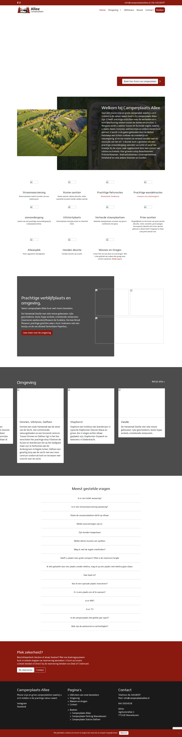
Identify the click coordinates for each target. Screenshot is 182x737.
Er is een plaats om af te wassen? (90, 592)
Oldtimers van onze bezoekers (84, 695)
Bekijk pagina (117, 259)
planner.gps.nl (153, 196)
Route (140, 10)
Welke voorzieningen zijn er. (90, 524)
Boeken (160, 10)
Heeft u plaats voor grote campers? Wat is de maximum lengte (89, 558)
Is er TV (89, 609)
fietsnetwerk (105, 196)
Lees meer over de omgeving (37, 332)
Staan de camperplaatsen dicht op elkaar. (89, 515)
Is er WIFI (89, 600)
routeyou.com (142, 196)
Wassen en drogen (78, 701)
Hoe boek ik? (90, 575)
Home (103, 10)
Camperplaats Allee (81, 713)
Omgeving (113, 10)
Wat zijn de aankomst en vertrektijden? (89, 626)
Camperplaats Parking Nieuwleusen (89, 716)
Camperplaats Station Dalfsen (86, 719)
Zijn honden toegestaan (90, 532)
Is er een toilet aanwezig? (90, 498)
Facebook (21, 706)
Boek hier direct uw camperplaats (140, 81)
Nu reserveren (25, 670)
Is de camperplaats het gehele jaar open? (89, 617)
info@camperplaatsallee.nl (137, 2)
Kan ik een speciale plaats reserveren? (90, 583)
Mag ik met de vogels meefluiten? (89, 549)
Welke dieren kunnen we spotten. (90, 541)
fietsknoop (115, 196)
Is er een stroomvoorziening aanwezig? (89, 507)
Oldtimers (129, 10)
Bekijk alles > (158, 381)
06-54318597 (158, 2)
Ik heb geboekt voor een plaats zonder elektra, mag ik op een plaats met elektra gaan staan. (90, 566)
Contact (149, 10)
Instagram (22, 703)
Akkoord (123, 733)
